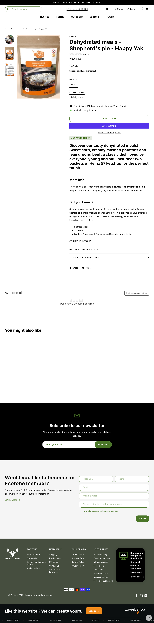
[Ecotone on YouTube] (145, 595)
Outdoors (77, 17)
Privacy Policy (77, 566)
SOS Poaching (100, 554)
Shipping (72, 71)
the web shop (47, 595)
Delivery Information (83, 250)
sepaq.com (98, 569)
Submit (142, 518)
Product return (56, 558)
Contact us (54, 566)
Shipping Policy (78, 558)
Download (135, 577)
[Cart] (147, 9)
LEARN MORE (11, 500)
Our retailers (32, 558)
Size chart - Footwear (54, 570)
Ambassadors (33, 568)
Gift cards (53, 562)
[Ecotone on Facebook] (136, 595)
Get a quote (94, 610)
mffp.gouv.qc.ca (101, 562)
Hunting (45, 17)
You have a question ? (84, 257)
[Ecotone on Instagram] (141, 595)
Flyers (110, 17)
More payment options (109, 132)
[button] (108, 9)
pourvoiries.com (101, 577)
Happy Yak (73, 36)
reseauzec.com (101, 573)
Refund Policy (77, 562)
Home (7, 29)
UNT (73, 84)
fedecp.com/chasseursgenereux (103, 581)
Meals (73, 80)
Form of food (78, 92)
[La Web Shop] (135, 611)
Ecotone (95, 17)
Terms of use (77, 554)
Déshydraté (77, 97)
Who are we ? (33, 554)
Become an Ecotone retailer (36, 563)
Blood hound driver (102, 558)
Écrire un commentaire (136, 293)
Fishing (60, 17)
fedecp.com (99, 566)
